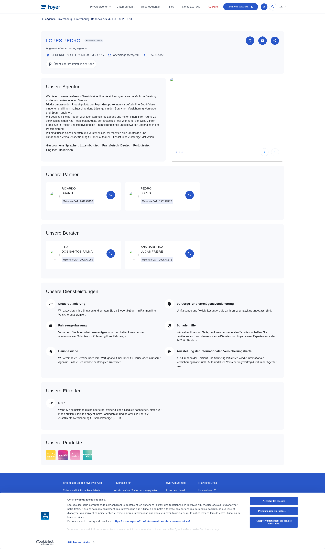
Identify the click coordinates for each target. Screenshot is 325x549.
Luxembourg (64, 19)
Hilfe (215, 6)
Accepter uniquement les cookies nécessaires (274, 522)
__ (43, 19)
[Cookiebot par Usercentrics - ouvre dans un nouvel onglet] (45, 542)
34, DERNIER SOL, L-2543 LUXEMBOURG (77, 55)
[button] (176, 152)
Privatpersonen (99, 6)
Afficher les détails (78, 542)
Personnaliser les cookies (272, 511)
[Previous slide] (264, 152)
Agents (50, 19)
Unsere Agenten (150, 6)
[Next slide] (275, 152)
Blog (171, 6)
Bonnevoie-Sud (100, 19)
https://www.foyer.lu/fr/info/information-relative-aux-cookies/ (152, 521)
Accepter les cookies (274, 501)
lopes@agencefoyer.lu (126, 55)
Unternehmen (124, 6)
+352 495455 (156, 55)
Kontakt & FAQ (191, 6)
